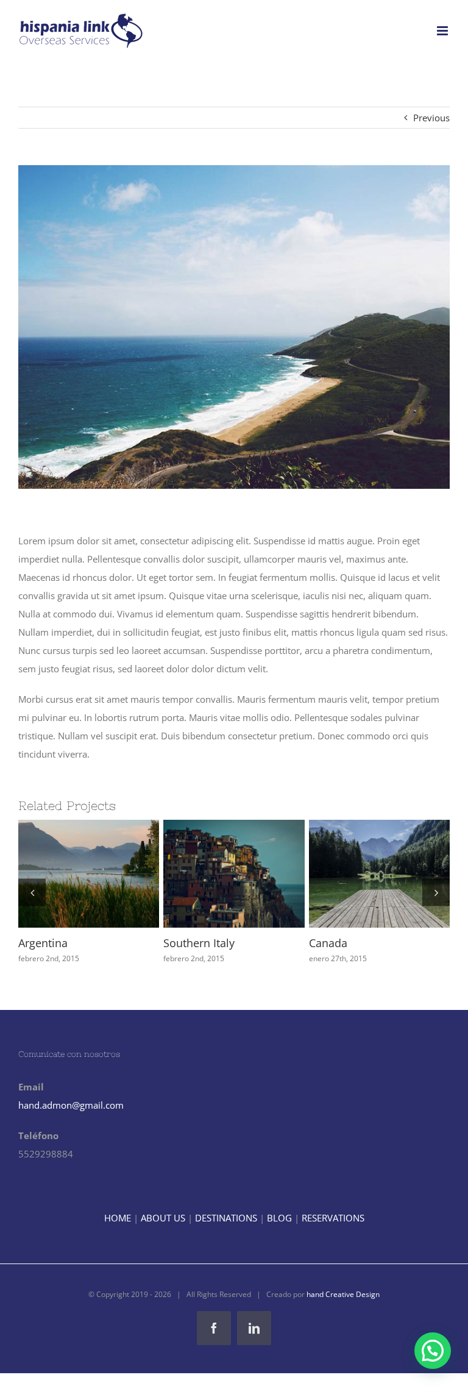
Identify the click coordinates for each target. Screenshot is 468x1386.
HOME (117, 1218)
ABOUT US (163, 1218)
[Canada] (357, 874)
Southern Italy (190, 874)
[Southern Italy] (211, 874)
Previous (431, 118)
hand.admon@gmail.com (71, 1105)
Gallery (89, 874)
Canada (335, 874)
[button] (32, 892)
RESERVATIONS (333, 1218)
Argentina (44, 874)
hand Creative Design (343, 1294)
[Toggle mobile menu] (443, 30)
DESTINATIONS (226, 1218)
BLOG (279, 1218)
